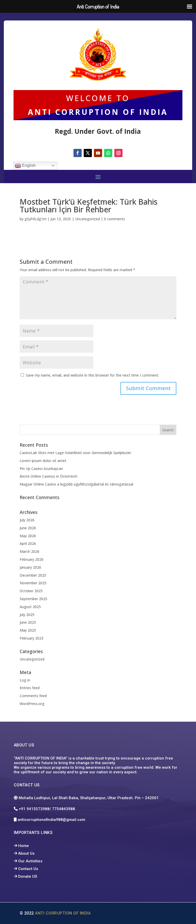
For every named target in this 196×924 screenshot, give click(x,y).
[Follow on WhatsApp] (108, 153)
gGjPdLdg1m (35, 218)
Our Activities (30, 861)
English (28, 165)
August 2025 (30, 606)
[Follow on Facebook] (78, 153)
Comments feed (33, 695)
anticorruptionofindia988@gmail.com (52, 819)
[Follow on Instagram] (118, 153)
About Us (26, 853)
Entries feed (30, 687)
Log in (25, 680)
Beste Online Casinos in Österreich (48, 476)
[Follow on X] (88, 153)
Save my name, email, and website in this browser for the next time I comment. (92, 375)
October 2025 (31, 590)
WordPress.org (32, 703)
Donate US (27, 876)
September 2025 (33, 598)
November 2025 (33, 582)
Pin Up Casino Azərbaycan (41, 468)
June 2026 (28, 527)
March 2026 (29, 551)
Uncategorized (87, 218)
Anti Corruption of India (64, 913)
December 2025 (33, 575)
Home (23, 845)
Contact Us (28, 868)
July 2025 (27, 614)
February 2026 (31, 559)
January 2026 (30, 567)
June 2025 (28, 622)
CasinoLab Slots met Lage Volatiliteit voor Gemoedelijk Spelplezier (75, 452)
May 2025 (28, 630)
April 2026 (28, 543)
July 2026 (27, 520)
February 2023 (31, 638)
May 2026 (28, 535)
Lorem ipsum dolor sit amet (43, 460)
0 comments (114, 218)
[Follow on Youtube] (98, 153)
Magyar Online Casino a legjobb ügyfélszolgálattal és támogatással (76, 484)
